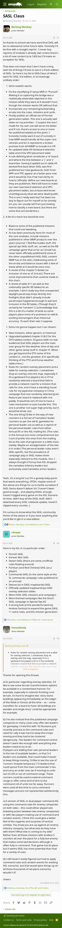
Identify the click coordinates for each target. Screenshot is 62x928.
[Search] (57, 4)
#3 (58, 638)
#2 (58, 543)
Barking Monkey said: (15, 645)
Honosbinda (18, 627)
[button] (5, 4)
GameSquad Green (15, 915)
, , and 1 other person (30, 619)
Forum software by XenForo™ (26, 925)
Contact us (9, 920)
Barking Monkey (13, 20)
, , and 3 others (28, 888)
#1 (58, 37)
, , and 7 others (29, 524)
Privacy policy (40, 920)
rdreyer (16, 532)
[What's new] (51, 4)
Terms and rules (24, 920)
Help (51, 920)
